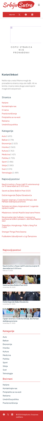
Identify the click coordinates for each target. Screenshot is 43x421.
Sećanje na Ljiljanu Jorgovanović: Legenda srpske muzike (20, 207)
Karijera (5, 102)
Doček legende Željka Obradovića (17, 195)
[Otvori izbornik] (38, 5)
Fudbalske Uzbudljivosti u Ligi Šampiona (19, 236)
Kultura (5, 151)
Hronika (5, 147)
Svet (4, 169)
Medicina (6, 154)
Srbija (4, 165)
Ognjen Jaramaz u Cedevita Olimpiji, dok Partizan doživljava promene (19, 201)
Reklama (5, 121)
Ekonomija (6, 143)
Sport (4, 161)
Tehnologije (7, 172)
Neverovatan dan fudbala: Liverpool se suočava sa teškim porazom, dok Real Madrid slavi (21, 219)
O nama (5, 110)
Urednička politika (10, 124)
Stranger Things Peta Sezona (14, 232)
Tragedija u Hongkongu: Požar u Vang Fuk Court (19, 226)
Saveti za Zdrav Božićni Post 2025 (16, 191)
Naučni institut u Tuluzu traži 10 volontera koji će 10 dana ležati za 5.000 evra (20, 185)
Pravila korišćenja (9, 113)
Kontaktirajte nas (9, 106)
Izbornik (12, 15)
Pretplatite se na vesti (11, 117)
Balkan (5, 140)
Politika (5, 158)
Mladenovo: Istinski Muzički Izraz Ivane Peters (21, 213)
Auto (4, 136)
